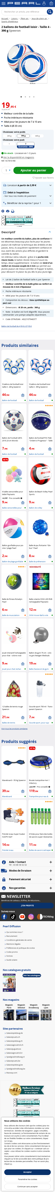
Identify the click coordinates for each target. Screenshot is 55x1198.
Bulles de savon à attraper (40, 850)
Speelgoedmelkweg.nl (15, 1057)
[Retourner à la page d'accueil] (24, 4)
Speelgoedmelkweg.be (15, 1068)
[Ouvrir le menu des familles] (3, 3)
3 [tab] (29, 97)
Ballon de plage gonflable (12, 561)
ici (11, 1164)
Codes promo (12, 952)
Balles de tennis (8, 722)
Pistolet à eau (7, 850)
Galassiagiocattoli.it (14, 1053)
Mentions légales (13, 944)
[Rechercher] (50, 12)
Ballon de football (9, 400)
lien (10, 1141)
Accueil (5, 18)
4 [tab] (33, 97)
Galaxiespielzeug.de (14, 1033)
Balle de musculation (10, 615)
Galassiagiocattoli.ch (14, 1045)
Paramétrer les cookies (27, 1179)
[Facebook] (3, 211)
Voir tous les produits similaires (14, 728)
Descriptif (8, 232)
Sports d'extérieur (9, 21)
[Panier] (51, 4)
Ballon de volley (35, 508)
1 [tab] (21, 97)
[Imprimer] (8, 211)
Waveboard (7, 796)
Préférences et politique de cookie (20, 948)
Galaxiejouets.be (13, 1061)
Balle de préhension (37, 561)
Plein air (24, 18)
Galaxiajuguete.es (13, 1049)
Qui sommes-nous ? (14, 932)
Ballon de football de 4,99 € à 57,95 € (16, 326)
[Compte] (44, 4)
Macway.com (11, 1072)
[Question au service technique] (13, 211)
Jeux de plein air (39, 18)
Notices (9, 956)
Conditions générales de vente (19, 940)
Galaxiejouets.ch (13, 1037)
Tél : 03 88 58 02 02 (18, 865)
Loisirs (14, 18)
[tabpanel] (27, 64)
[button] (18, 157)
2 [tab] (25, 97)
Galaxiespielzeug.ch (14, 1041)
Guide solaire (11, 960)
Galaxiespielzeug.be (14, 1064)
